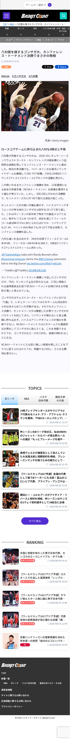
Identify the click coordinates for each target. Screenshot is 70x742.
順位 (39, 39)
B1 (25, 644)
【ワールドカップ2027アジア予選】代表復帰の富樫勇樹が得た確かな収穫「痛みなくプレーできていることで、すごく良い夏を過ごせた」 (43, 618)
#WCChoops (46, 259)
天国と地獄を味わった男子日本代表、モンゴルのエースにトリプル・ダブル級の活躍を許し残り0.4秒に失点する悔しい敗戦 (43, 554)
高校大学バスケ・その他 (50, 683)
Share (63, 66)
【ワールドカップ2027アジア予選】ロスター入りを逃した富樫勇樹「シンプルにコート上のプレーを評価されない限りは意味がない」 (43, 575)
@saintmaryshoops (13, 259)
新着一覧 (5, 678)
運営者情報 (6, 689)
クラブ (60, 39)
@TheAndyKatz (11, 254)
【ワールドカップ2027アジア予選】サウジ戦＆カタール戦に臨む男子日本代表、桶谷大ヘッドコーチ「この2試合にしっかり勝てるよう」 (43, 596)
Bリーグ (21, 28)
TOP (3, 672)
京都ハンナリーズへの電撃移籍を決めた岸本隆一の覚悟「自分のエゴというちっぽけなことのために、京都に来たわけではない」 (42, 638)
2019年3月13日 (37, 270)
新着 (7, 28)
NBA (35, 28)
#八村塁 (33, 76)
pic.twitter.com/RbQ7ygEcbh (44, 263)
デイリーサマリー (24, 39)
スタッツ (49, 39)
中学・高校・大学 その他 (63, 29)
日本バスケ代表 (27, 560)
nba (26, 398)
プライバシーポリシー (12, 706)
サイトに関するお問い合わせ (15, 695)
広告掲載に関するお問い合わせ (16, 700)
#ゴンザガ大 (19, 76)
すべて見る (35, 521)
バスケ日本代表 (49, 28)
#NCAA (5, 76)
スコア (9, 39)
